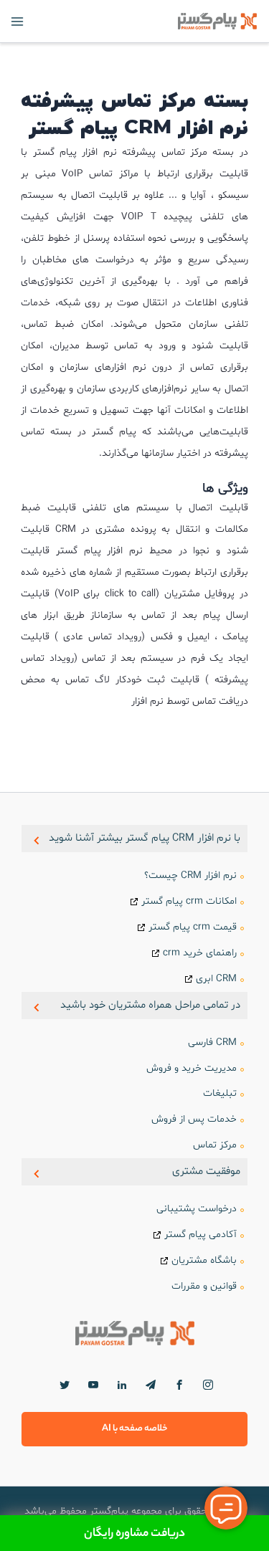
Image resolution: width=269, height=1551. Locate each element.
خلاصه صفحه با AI (135, 1428)
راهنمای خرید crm (200, 953)
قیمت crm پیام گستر (192, 927)
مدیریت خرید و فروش (191, 1068)
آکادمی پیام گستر (200, 1234)
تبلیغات (220, 1093)
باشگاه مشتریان (204, 1260)
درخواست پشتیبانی (196, 1209)
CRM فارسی (212, 1042)
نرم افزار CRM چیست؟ (190, 875)
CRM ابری (216, 979)
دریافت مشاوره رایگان (134, 1532)
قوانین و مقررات (204, 1286)
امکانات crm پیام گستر (189, 901)
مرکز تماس (215, 1145)
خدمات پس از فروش (194, 1119)
